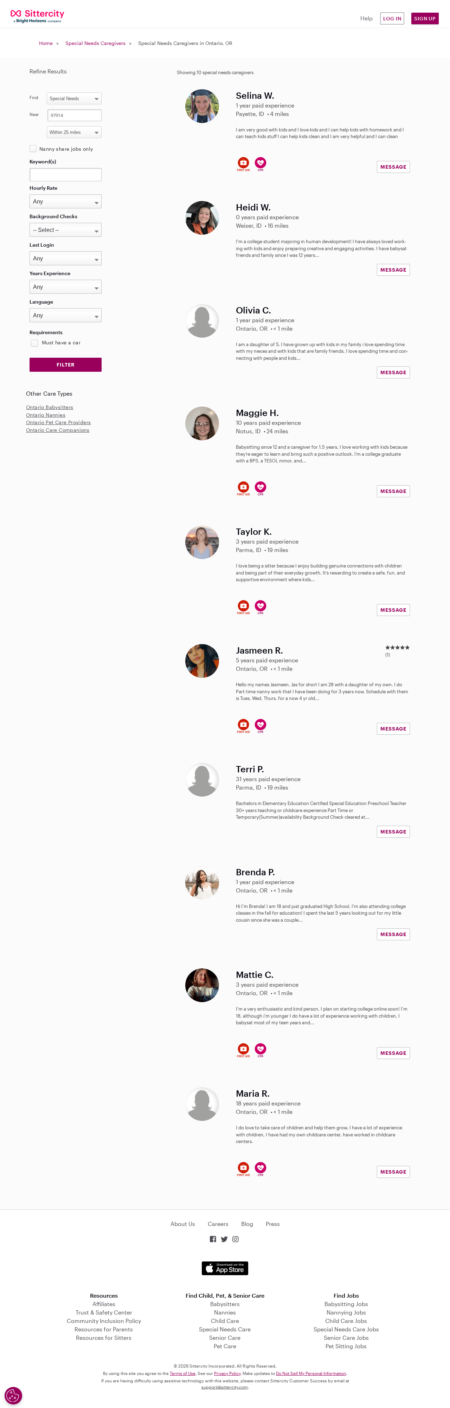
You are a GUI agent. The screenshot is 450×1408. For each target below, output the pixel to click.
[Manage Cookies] (13, 1395)
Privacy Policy (227, 1373)
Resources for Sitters (103, 1337)
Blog (247, 1223)
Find (34, 97)
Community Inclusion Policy (104, 1320)
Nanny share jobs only (66, 149)
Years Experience (50, 273)
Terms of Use (182, 1373)
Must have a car (61, 342)
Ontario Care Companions (57, 430)
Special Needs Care (225, 1329)
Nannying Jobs (346, 1312)
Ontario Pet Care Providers (58, 422)
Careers (218, 1223)
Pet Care (225, 1346)
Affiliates (103, 1303)
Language (41, 302)
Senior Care (224, 1337)
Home (46, 43)
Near (34, 114)
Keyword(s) (43, 161)
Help (366, 18)
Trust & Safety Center (104, 1312)
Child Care (225, 1320)
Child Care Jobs (346, 1320)
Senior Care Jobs (346, 1337)
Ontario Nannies (45, 415)
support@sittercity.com (224, 1386)
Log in (392, 18)
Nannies (225, 1312)
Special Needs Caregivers (95, 43)
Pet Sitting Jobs (346, 1346)
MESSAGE (393, 167)
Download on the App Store (225, 1268)
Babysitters (225, 1303)
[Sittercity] (37, 16)
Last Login (42, 245)
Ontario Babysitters (49, 407)
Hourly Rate (43, 188)
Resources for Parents (104, 1329)
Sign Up (425, 18)
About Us (183, 1223)
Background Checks (53, 216)
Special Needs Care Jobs (346, 1329)
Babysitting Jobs (346, 1303)
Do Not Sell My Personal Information (311, 1373)
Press (273, 1223)
